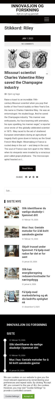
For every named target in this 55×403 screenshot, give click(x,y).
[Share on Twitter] (30, 177)
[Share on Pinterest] (33, 177)
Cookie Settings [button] (12, 396)
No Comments (28, 44)
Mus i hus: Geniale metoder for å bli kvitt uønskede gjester (35, 231)
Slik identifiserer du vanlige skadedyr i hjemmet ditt (34, 212)
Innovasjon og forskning (27, 8)
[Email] (37, 177)
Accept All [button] (28, 396)
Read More (27, 168)
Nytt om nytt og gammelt (27, 14)
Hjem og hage (14, 94)
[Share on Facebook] (26, 177)
